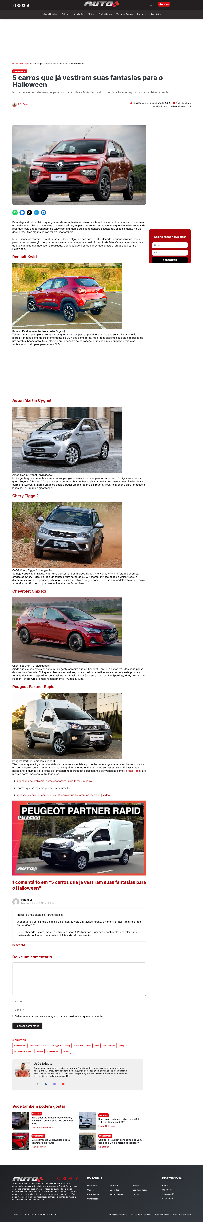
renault (40, 1051)
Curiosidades (19, 71)
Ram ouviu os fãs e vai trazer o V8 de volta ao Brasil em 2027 (119, 1120)
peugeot (123, 1045)
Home (15, 63)
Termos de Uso (162, 1214)
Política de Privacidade (141, 1214)
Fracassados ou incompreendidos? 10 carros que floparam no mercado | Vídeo (63, 795)
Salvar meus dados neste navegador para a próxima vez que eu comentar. (59, 1016)
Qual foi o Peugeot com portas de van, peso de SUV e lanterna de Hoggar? (120, 1141)
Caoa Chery (34, 1045)
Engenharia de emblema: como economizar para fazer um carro (54, 781)
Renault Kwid (53, 1051)
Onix (97, 1045)
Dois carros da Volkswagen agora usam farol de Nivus (51, 1141)
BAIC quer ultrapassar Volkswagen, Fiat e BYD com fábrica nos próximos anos (52, 1120)
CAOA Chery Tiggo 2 (52, 1045)
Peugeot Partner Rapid (23, 1051)
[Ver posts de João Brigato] (14, 105)
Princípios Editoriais (118, 1214)
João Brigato (24, 104)
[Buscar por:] (151, 5)
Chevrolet (78, 1045)
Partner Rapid (132, 770)
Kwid (89, 1045)
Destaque (24, 63)
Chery (67, 1045)
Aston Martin (19, 1045)
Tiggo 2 (66, 1051)
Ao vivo (164, 4)
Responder (18, 944)
